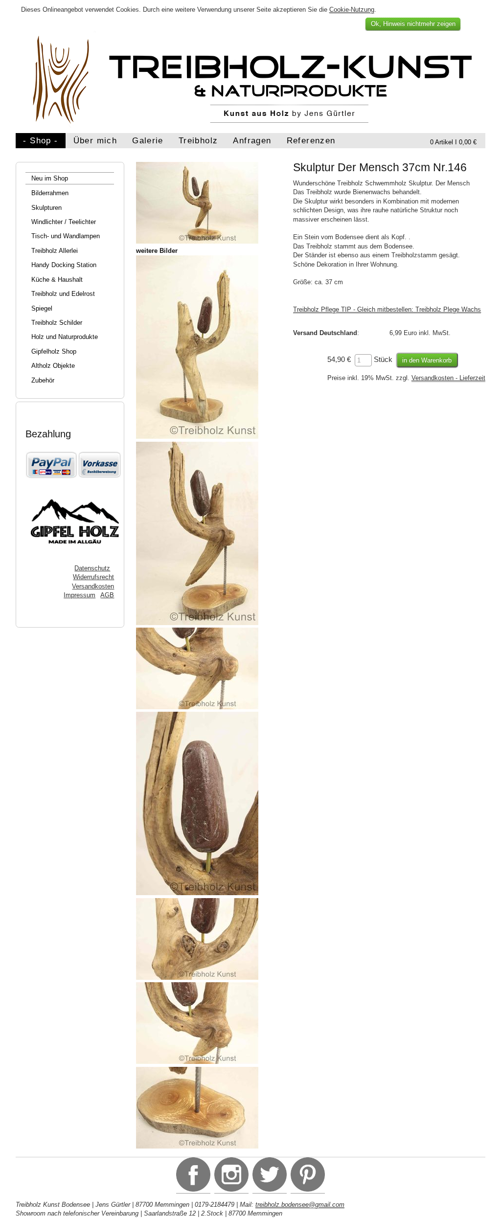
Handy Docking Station (63, 265)
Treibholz (198, 140)
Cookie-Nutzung (351, 9)
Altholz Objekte (53, 365)
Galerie (147, 140)
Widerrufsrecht (93, 577)
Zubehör (42, 380)
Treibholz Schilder (56, 322)
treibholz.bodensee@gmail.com (299, 1204)
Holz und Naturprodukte (64, 336)
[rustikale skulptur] (197, 893)
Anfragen (252, 140)
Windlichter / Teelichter (63, 222)
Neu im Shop (49, 178)
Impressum (79, 595)
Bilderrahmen (49, 193)
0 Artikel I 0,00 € (453, 142)
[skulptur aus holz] (197, 436)
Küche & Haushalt (57, 279)
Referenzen (311, 140)
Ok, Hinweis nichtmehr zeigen (413, 23)
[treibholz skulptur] (197, 623)
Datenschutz (92, 568)
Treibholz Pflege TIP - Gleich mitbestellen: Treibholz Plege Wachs (387, 309)
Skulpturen (46, 207)
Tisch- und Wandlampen (65, 236)
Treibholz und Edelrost (63, 293)
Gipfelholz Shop (53, 351)
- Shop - (40, 140)
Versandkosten (93, 586)
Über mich (95, 140)
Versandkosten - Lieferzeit (448, 378)
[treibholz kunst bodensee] (197, 977)
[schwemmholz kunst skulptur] (197, 1061)
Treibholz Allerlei (54, 250)
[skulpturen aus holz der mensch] (197, 1146)
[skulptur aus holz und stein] (197, 707)
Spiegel (41, 308)
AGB (107, 595)
